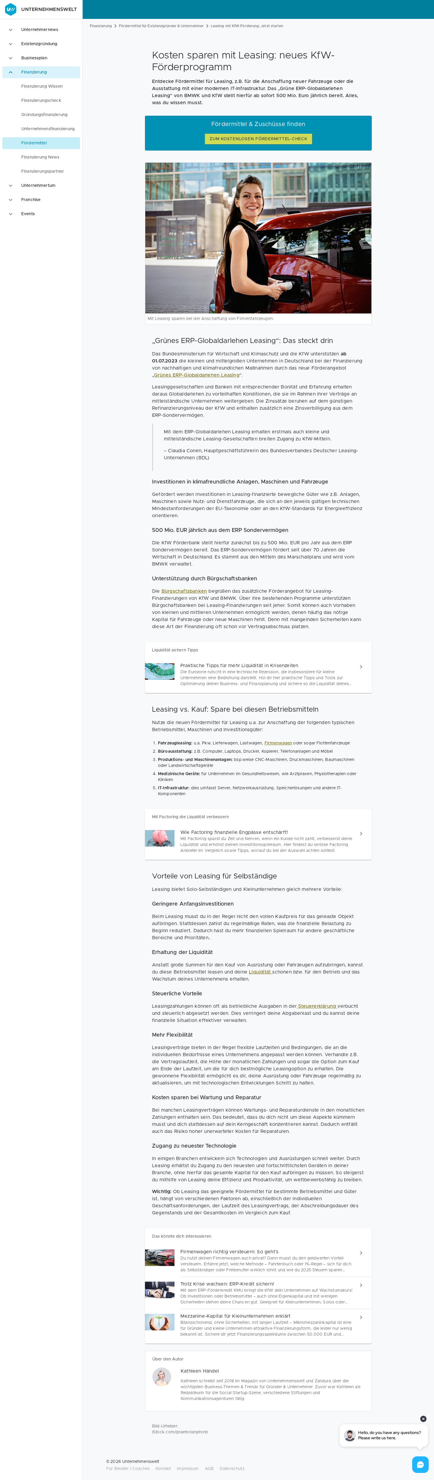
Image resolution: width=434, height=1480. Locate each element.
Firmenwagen (278, 743)
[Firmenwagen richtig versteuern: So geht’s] (258, 1261)
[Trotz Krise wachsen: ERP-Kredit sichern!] (258, 1293)
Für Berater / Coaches (128, 1469)
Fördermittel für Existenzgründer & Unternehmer (161, 26)
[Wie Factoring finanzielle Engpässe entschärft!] (258, 841)
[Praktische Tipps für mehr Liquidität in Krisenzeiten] (258, 675)
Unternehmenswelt (49, 9)
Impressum (188, 1469)
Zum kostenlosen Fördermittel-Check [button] (258, 139)
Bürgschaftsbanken (184, 591)
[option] (41, 30)
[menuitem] (41, 86)
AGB (209, 1469)
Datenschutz (232, 1469)
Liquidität (260, 972)
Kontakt (163, 1469)
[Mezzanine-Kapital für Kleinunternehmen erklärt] (258, 1325)
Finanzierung (101, 26)
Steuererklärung (317, 1006)
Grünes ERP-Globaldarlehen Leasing (196, 375)
